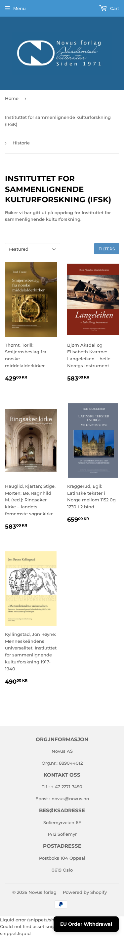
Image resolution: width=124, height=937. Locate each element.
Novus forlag (42, 892)
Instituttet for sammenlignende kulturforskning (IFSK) (58, 121)
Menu (19, 8)
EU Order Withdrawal (86, 924)
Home (12, 98)
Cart (114, 8)
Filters (107, 248)
